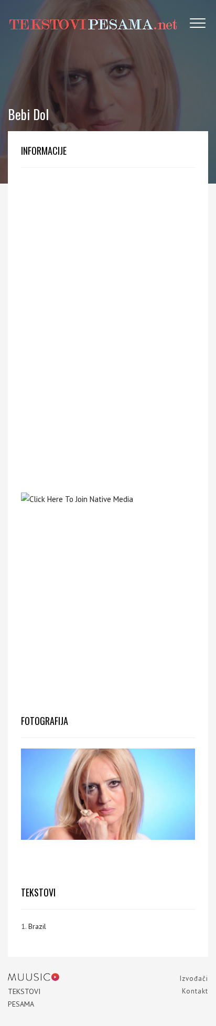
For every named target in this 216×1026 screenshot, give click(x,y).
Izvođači (194, 978)
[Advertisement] (108, 260)
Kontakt (195, 991)
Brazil (37, 926)
